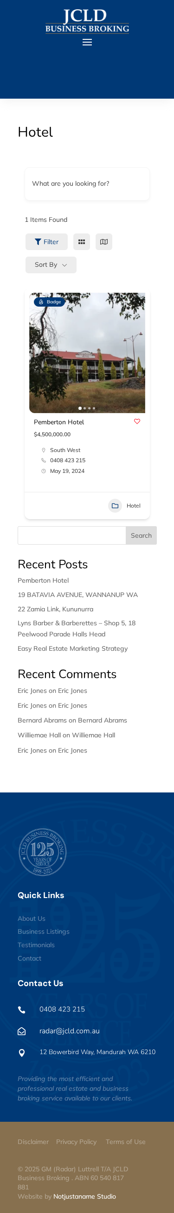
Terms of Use (126, 1142)
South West (65, 449)
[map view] (104, 242)
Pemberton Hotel (59, 422)
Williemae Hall (93, 735)
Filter (51, 242)
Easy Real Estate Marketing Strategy (73, 648)
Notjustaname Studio (84, 1196)
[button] (41, 353)
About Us (31, 918)
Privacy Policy (76, 1142)
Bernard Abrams (102, 720)
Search (141, 535)
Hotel (134, 505)
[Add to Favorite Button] (137, 421)
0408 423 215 (67, 460)
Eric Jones (72, 690)
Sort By (46, 264)
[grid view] (81, 242)
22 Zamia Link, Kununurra (55, 609)
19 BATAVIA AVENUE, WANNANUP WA (78, 595)
